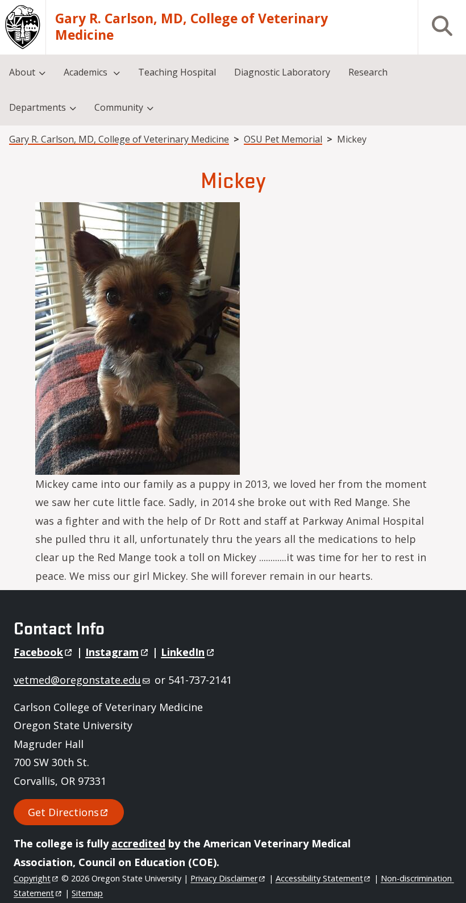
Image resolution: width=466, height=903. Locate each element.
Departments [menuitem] (37, 107)
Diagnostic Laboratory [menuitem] (282, 72)
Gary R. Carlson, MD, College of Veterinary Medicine (191, 27)
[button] (137, 337)
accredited (138, 843)
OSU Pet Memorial (283, 139)
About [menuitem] (22, 72)
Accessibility (319, 878)
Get (63, 812)
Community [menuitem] (118, 107)
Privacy (223, 878)
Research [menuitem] (368, 72)
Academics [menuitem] (87, 72)
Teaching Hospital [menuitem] (177, 72)
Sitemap (87, 893)
